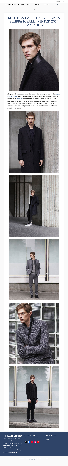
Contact (48, 437)
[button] (62, 5)
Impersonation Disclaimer (44, 458)
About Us (48, 439)
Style (28, 4)
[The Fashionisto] (11, 5)
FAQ (47, 440)
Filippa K (19, 98)
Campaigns (37, 4)
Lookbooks (46, 4)
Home (22, 4)
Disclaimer (21, 458)
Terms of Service (34, 458)
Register (58, 1)
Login (64, 1)
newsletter (34, 437)
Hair (53, 4)
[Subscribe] (58, 5)
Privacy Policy (27, 458)
